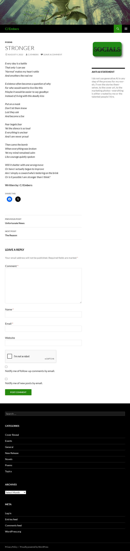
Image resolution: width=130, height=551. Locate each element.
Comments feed (13, 525)
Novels (8, 459)
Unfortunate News (15, 221)
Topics (8, 471)
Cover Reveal (12, 434)
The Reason (11, 233)
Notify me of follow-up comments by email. (30, 370)
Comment (11, 265)
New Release (11, 453)
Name (9, 309)
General (9, 447)
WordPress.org (13, 531)
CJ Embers (12, 29)
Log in (8, 513)
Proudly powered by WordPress (34, 547)
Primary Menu (126, 29)
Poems (8, 42)
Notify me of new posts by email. (23, 383)
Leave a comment (53, 54)
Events (8, 440)
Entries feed (11, 519)
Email (9, 323)
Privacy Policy (11, 547)
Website (10, 337)
